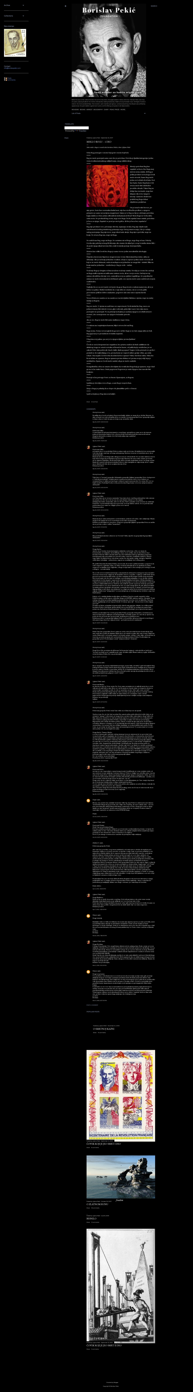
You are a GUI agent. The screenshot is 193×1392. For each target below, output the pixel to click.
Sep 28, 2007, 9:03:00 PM (100, 794)
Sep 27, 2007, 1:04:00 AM (100, 623)
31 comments (95, 1222)
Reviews (75, 110)
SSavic (95, 915)
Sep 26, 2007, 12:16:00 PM (100, 468)
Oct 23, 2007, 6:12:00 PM (100, 837)
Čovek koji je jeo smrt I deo (104, 1143)
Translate (82, 130)
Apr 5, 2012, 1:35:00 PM (99, 889)
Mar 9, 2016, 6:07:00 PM (100, 1000)
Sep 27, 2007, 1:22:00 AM (100, 641)
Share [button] (66, 138)
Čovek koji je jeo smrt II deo (104, 1345)
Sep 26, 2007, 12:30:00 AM (100, 422)
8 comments (95, 1147)
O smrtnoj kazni (103, 1028)
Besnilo (91, 1218)
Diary (106, 110)
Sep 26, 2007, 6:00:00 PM (100, 487)
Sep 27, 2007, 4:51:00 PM (100, 676)
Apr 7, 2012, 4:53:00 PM (99, 909)
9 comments (95, 1349)
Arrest (89, 110)
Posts (9, 78)
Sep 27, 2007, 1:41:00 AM (100, 657)
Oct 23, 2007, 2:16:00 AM (100, 816)
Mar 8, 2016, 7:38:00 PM (100, 935)
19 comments (102, 1032)
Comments (11, 80)
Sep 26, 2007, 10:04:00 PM (100, 510)
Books (82, 110)
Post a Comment (92, 1005)
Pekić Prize (114, 110)
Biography (98, 110)
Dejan (95, 800)
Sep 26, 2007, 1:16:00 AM (100, 440)
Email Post (94, 402)
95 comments (95, 1208)
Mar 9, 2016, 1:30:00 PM (99, 965)
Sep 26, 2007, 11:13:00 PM (100, 540)
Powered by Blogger (112, 1382)
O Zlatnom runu (97, 1204)
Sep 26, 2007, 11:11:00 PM (100, 527)
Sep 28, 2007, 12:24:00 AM (100, 760)
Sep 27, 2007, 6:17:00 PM (100, 702)
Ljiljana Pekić (97, 446)
